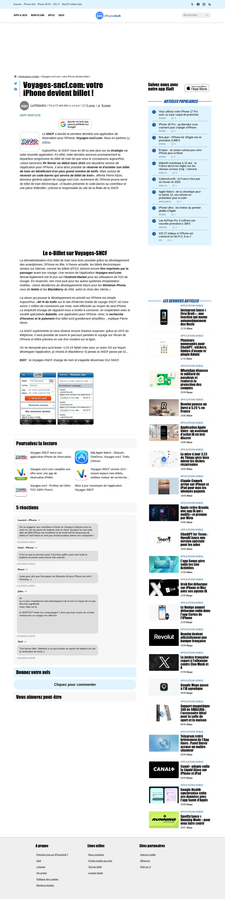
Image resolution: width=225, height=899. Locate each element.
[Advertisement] (112, 48)
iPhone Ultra (29, 4)
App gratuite (31, 115)
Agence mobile (148, 854)
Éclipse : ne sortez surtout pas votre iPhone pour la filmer (180, 152)
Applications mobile (29, 76)
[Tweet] (15, 84)
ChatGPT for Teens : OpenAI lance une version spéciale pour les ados (194, 539)
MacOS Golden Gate (72, 4)
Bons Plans (37, 15)
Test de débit (95, 867)
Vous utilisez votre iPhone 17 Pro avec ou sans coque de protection (178, 113)
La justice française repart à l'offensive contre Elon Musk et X (195, 662)
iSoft (38, 860)
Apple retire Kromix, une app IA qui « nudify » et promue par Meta (195, 513)
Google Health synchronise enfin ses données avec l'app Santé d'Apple (194, 795)
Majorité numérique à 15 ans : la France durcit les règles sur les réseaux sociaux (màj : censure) (178, 166)
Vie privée (41, 873)
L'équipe (40, 867)
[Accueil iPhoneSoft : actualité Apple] (15, 76)
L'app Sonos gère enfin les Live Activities (193, 564)
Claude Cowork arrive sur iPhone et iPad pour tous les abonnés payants (195, 486)
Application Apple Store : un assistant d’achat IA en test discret (194, 433)
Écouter (106, 105)
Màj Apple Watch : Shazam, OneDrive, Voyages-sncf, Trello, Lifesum (110, 457)
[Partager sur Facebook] (15, 90)
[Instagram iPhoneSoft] (204, 5)
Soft (112, 16)
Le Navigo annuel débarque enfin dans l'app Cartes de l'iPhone (195, 612)
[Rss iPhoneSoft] (209, 5)
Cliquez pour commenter (75, 684)
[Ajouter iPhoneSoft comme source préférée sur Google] (75, 124)
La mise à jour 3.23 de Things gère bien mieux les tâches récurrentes (195, 459)
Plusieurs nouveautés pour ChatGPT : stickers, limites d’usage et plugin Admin (194, 347)
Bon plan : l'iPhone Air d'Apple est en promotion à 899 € (180, 139)
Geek (61, 15)
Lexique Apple (95, 873)
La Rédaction (38, 105)
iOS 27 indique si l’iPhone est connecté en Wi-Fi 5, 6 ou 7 (176, 235)
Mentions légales (45, 885)
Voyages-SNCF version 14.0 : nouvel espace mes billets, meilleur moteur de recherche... (110, 473)
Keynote (18, 4)
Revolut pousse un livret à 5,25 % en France (194, 407)
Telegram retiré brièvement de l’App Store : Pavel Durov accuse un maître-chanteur (195, 743)
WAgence (145, 860)
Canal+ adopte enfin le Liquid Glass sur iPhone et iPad (195, 770)
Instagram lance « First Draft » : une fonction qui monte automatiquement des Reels (194, 317)
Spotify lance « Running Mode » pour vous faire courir (195, 819)
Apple (51, 15)
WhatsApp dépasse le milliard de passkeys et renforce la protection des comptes (194, 379)
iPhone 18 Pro (44, 4)
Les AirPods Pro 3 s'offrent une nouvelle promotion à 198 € (177, 222)
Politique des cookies (47, 879)
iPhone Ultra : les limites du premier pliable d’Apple (180, 209)
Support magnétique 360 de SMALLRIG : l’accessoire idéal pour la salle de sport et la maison (195, 713)
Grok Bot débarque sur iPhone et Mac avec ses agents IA (194, 587)
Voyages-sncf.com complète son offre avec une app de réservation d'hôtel (50, 473)
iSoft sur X (145, 867)
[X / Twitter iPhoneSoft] (192, 5)
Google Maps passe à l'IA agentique (195, 686)
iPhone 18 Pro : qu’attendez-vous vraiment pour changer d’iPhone (178, 126)
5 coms (90, 105)
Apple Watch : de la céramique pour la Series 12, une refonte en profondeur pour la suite (180, 195)
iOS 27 (56, 4)
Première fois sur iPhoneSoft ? (52, 854)
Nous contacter (96, 854)
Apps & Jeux (20, 15)
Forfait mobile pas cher (100, 860)
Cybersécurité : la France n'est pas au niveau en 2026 (179, 180)
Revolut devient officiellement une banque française (194, 637)
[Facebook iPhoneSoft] (198, 5)
